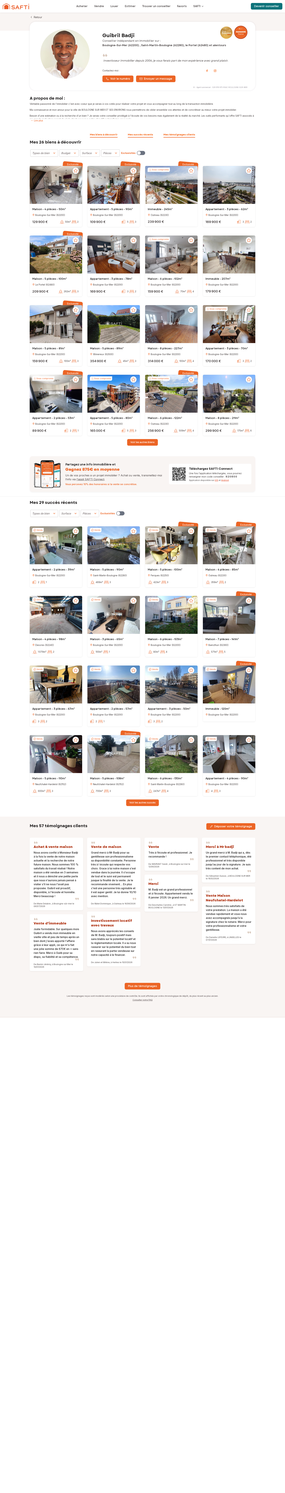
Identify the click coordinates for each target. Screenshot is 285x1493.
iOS (216, 480)
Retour (38, 17)
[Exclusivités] (141, 153)
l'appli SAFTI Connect (90, 479)
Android (225, 480)
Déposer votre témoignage (233, 826)
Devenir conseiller (266, 6)
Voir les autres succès (142, 802)
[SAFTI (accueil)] (16, 6)
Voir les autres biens (142, 442)
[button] (56, 185)
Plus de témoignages (142, 986)
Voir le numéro (120, 79)
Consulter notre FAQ (143, 1000)
